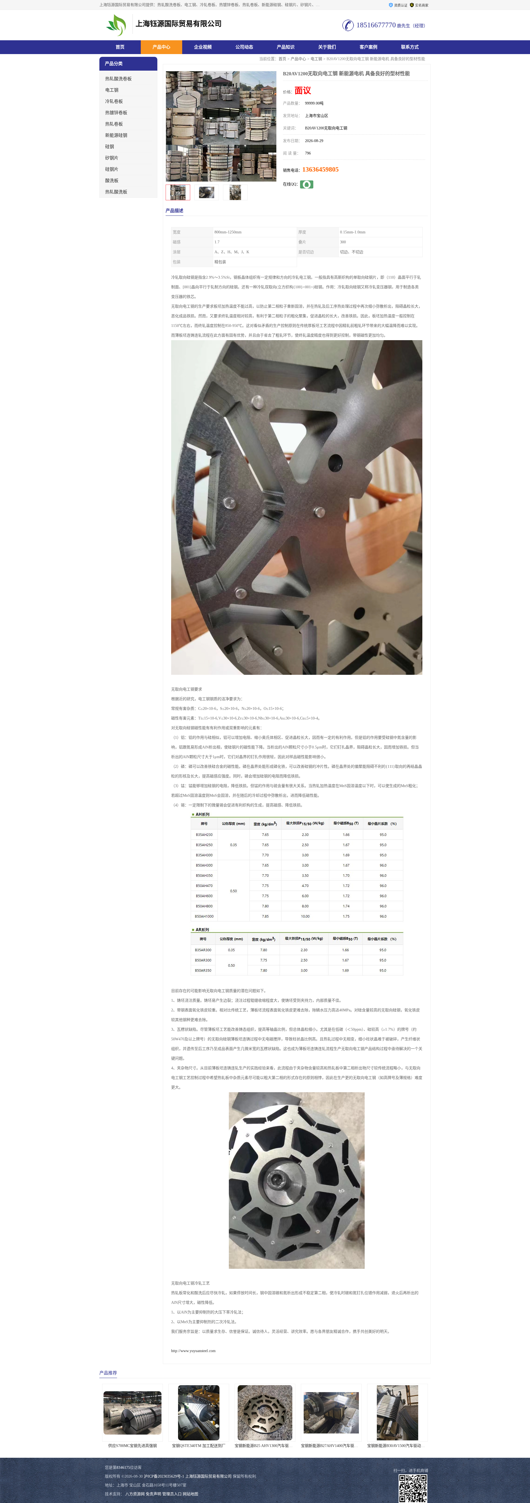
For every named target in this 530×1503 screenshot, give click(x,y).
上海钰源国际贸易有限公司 (208, 1476)
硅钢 (109, 146)
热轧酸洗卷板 (118, 78)
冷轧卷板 (114, 101)
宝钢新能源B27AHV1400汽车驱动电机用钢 (271, 1446)
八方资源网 (135, 1494)
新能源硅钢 (116, 135)
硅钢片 (111, 169)
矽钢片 (111, 158)
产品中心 (161, 47)
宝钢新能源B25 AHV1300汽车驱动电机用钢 (205, 1446)
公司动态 (244, 47)
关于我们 (327, 47)
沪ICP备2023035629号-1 (164, 1476)
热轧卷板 (114, 124)
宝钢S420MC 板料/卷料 (397, 1446)
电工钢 (316, 59)
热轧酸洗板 (116, 192)
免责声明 (153, 1494)
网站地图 (190, 1494)
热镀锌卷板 (116, 112)
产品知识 (286, 47)
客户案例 (368, 47)
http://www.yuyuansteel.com (193, 1351)
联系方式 (410, 47)
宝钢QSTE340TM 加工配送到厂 (132, 1446)
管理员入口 (172, 1494)
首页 (120, 47)
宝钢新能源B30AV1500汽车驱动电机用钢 (335, 1446)
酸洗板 (111, 180)
